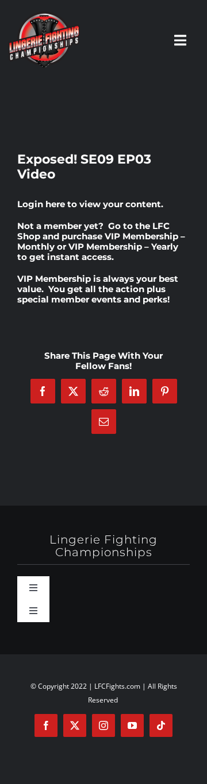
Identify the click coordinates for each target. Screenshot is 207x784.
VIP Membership (54, 278)
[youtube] (132, 725)
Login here (41, 204)
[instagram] (103, 725)
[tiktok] (161, 725)
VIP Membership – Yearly (123, 246)
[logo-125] (44, 15)
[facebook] (45, 725)
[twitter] (74, 725)
